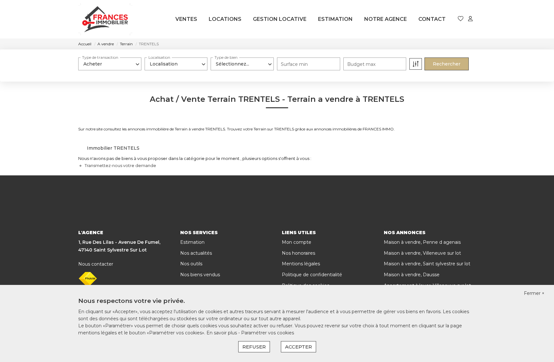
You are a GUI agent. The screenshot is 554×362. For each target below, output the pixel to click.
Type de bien (226, 57)
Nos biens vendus (200, 275)
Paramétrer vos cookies (267, 333)
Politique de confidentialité (312, 275)
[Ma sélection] (461, 19)
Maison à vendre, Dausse (412, 275)
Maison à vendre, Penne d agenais (422, 242)
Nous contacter (95, 264)
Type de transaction (100, 57)
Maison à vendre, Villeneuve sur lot (422, 253)
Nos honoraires (298, 253)
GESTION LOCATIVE (279, 19)
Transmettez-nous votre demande (120, 165)
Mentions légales (301, 264)
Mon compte (296, 242)
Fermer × (534, 293)
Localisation (159, 57)
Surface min (294, 64)
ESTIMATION (335, 19)
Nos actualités (196, 253)
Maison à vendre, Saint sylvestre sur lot (427, 264)
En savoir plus (222, 333)
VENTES (186, 19)
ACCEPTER (298, 347)
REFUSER (254, 347)
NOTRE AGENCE (385, 19)
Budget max (361, 64)
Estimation (192, 242)
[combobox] (110, 64)
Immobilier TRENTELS (113, 148)
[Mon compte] (470, 19)
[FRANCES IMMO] (105, 19)
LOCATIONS (225, 19)
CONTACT (432, 19)
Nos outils (191, 264)
